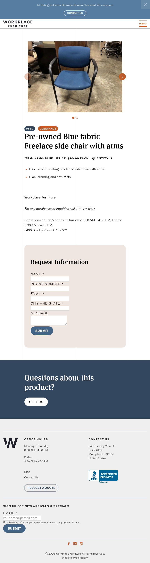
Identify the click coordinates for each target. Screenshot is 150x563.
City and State (47, 303)
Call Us (36, 402)
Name (37, 274)
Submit (41, 331)
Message (39, 313)
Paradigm (82, 557)
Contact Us (75, 13)
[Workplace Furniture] (71, 24)
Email (38, 294)
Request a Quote (41, 488)
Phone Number (47, 284)
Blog (27, 472)
